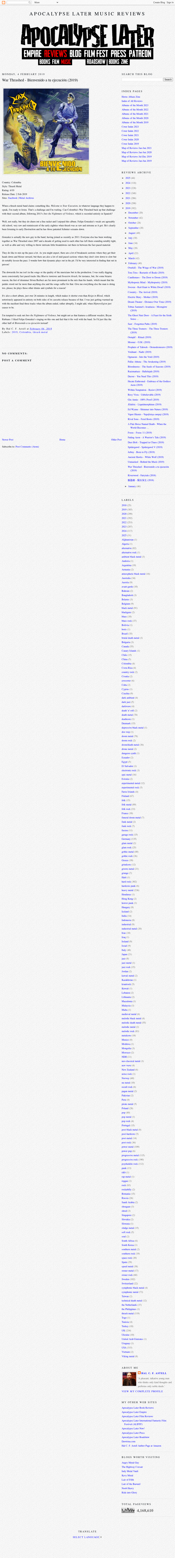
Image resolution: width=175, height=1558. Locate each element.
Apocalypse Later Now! (133, 1428)
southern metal (129, 1249)
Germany (126, 838)
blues (124, 616)
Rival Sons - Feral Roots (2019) (143, 419)
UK (123, 1330)
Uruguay (126, 1343)
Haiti (124, 877)
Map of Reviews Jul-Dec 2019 (137, 156)
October (132, 222)
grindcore (126, 864)
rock (124, 1185)
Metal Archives (26, 197)
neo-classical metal (131, 1061)
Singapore (126, 1215)
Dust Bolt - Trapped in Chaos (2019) (146, 442)
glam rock (126, 847)
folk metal (126, 804)
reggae (125, 1180)
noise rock (127, 1073)
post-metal (127, 1138)
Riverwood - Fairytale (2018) (142, 475)
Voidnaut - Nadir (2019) (139, 351)
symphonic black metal (133, 1287)
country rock (128, 672)
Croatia (125, 676)
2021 (128, 198)
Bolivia (125, 625)
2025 (128, 177)
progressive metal (130, 1155)
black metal (127, 608)
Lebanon (126, 992)
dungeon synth (129, 753)
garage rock (127, 834)
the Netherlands (129, 1304)
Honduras (126, 894)
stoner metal (128, 1270)
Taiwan (125, 1296)
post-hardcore (128, 1133)
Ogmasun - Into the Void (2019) (143, 356)
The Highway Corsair (132, 1466)
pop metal (126, 1116)
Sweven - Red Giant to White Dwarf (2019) (149, 287)
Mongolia (126, 1048)
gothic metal (128, 851)
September (133, 227)
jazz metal (126, 962)
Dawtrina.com (128, 1441)
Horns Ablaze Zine (131, 96)
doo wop (126, 731)
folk (123, 800)
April (131, 253)
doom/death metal (130, 744)
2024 (128, 182)
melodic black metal (131, 1018)
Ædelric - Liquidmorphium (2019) (144, 404)
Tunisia (125, 1321)
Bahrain (125, 590)
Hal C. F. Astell (154, 1373)
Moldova (126, 1044)
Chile (124, 655)
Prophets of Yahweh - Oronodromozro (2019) (150, 347)
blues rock (127, 620)
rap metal (126, 1176)
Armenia (126, 569)
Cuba (124, 684)
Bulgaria (126, 642)
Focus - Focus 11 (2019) (140, 432)
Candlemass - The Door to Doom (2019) (148, 277)
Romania (126, 1193)
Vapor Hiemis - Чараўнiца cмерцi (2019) (148, 414)
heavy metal (127, 890)
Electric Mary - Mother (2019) (143, 297)
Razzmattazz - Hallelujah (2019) (143, 371)
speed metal (127, 1266)
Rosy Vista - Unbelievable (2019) (144, 394)
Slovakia (126, 1219)
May (130, 248)
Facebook (12, 197)
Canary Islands (129, 650)
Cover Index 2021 (130, 135)
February (133, 263)
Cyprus (125, 689)
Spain (124, 1262)
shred (124, 1210)
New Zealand (128, 1069)
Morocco (126, 1052)
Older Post (116, 439)
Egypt (124, 761)
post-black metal (130, 1129)
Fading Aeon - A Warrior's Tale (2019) (147, 437)
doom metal (127, 736)
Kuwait (125, 988)
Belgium (126, 603)
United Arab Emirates (132, 1339)
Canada (125, 646)
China (124, 659)
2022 (128, 193)
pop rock (126, 1121)
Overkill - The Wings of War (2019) (146, 267)
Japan (124, 954)
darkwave (126, 706)
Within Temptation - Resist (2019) (145, 389)
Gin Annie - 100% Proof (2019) (143, 399)
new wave (126, 1065)
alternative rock (129, 552)
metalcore (126, 1035)
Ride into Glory (129, 1492)
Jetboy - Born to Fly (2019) (141, 452)
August (132, 233)
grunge (125, 873)
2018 (124, 505)
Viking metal (128, 1356)
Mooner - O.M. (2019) (139, 342)
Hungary (126, 907)
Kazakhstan (127, 979)
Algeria (125, 543)
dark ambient (128, 697)
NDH (124, 1056)
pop (123, 1112)
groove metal (128, 868)
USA (124, 1347)
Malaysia (126, 1005)
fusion (125, 830)
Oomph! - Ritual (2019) (139, 337)
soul (124, 1236)
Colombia (25, 332)
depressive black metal (133, 727)
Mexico (125, 1039)
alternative (127, 548)
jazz (123, 958)
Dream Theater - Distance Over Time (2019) (149, 301)
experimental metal (131, 783)
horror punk (127, 903)
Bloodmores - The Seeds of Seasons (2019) (149, 366)
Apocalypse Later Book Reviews (138, 1407)
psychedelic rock (130, 1163)
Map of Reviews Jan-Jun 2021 (137, 148)
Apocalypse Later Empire (134, 1412)
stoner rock (127, 1274)
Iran (124, 932)
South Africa (128, 1240)
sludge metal (128, 1227)
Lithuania (126, 997)
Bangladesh (127, 595)
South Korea (128, 1245)
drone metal (127, 749)
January (132, 486)
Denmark (126, 723)
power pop (127, 1151)
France (125, 813)
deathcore (126, 719)
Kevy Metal (127, 1475)
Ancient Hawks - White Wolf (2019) (146, 457)
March (131, 258)
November (133, 217)
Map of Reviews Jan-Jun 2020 (137, 152)
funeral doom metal (131, 817)
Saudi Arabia (128, 1202)
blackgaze (126, 612)
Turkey (125, 1326)
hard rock (126, 881)
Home (62, 439)
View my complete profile (142, 1391)
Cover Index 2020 (130, 139)
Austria (125, 582)
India (124, 915)
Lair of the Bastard (131, 1484)
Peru (124, 1099)
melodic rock (128, 1031)
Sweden (125, 1279)
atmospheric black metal (133, 573)
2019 (15, 332)
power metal (127, 1146)
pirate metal (127, 1104)
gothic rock (127, 856)
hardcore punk (129, 885)
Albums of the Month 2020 (135, 118)
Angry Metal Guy (130, 1462)
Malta (124, 1009)
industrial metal (129, 928)
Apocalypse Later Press (133, 1432)
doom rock (127, 740)
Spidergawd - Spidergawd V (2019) (145, 447)
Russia (125, 1198)
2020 (128, 203)
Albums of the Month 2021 (135, 113)
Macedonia (127, 1001)
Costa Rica (127, 667)
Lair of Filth (128, 1479)
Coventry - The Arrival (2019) (142, 292)
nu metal (126, 1082)
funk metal (127, 821)
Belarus (125, 599)
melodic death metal (131, 1022)
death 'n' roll (128, 710)
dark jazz (126, 702)
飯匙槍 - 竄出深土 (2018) (141, 480)
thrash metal (40, 332)
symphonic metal (130, 1292)
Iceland (125, 911)
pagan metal (127, 1091)
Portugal (126, 1125)
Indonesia (126, 920)
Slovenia (126, 1223)
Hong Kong (127, 898)
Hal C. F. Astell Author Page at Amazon (141, 1445)
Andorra (126, 561)
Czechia (125, 693)
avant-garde (127, 586)
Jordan (125, 971)
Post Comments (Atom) (27, 446)
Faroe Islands (128, 791)
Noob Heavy (128, 1488)
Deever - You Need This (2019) (143, 376)
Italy (124, 950)
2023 (128, 188)
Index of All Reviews (132, 101)
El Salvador (127, 766)
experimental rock (130, 787)
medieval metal (129, 1014)
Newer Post (7, 439)
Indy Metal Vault (130, 1471)
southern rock (128, 1253)
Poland (125, 1108)
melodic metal (128, 1026)
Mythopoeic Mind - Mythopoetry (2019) (147, 282)
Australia (126, 578)
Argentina (126, 565)
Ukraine (125, 1334)
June (130, 243)
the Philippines (129, 1309)
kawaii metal (128, 975)
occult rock (127, 1086)
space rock (127, 1257)
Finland (125, 796)
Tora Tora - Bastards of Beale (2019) (146, 272)
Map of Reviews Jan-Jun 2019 (137, 160)
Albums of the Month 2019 (135, 122)
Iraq (124, 937)
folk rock (126, 809)
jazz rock (126, 967)
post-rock (126, 1142)
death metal (127, 714)
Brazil (125, 633)
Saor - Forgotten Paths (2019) (142, 323)
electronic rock (129, 770)
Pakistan (126, 1095)
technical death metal (132, 1300)
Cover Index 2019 (130, 143)
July (130, 237)
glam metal (127, 843)
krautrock (126, 984)
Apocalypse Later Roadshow (135, 1437)
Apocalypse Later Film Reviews (137, 1416)
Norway (125, 1078)
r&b (124, 1172)
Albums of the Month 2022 (135, 109)
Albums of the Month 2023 (135, 105)
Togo (124, 1317)
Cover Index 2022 (130, 130)
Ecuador (126, 757)
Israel (124, 945)
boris (124, 629)
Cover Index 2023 (130, 126)
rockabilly (126, 1189)
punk (124, 1168)
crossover (126, 680)
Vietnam (126, 1351)
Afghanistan (127, 539)
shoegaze (126, 1206)
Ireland (125, 941)
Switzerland (127, 1283)
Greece (125, 860)
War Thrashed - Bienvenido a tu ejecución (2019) (40, 79)
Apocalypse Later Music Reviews (87, 13)
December (133, 212)
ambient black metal (131, 556)
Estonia (125, 778)
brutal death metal (130, 637)
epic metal (127, 774)
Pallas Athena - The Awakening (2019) (147, 361)
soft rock (126, 1232)
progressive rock (130, 1159)
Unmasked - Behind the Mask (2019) (146, 461)
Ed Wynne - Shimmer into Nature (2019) (148, 409)
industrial (126, 924)
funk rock (126, 826)
